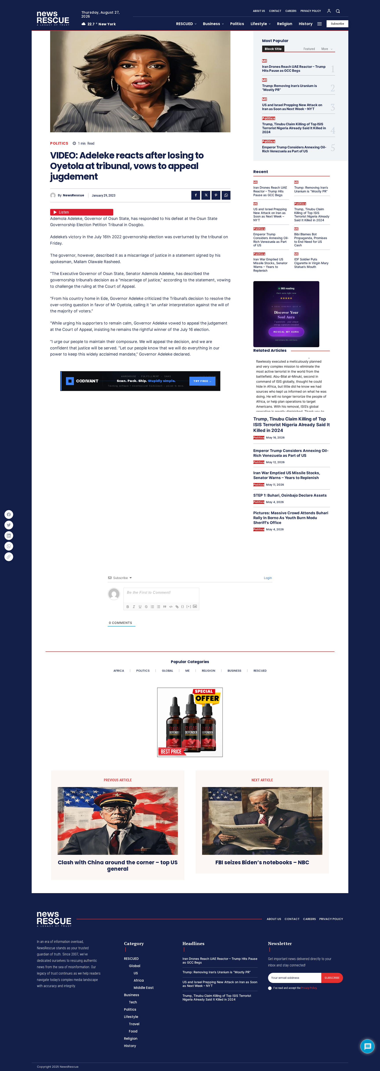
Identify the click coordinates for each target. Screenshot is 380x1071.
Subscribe (332, 978)
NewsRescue (73, 195)
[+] (188, 606)
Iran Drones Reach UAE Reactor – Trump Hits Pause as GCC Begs (293, 69)
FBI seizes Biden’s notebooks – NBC (262, 862)
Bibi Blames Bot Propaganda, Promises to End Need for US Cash (310, 239)
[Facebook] (195, 195)
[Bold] (128, 606)
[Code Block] (171, 606)
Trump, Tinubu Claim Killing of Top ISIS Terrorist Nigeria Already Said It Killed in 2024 (294, 128)
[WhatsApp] (226, 195)
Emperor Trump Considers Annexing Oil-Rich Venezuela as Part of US (294, 149)
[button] (337, 11)
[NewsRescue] (53, 18)
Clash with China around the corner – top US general (118, 865)
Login (267, 578)
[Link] (177, 606)
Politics (59, 143)
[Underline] (140, 606)
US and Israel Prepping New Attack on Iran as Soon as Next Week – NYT (292, 107)
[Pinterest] (216, 195)
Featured (309, 49)
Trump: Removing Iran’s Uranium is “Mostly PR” (289, 88)
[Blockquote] (165, 606)
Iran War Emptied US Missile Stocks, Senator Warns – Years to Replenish (270, 264)
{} (182, 606)
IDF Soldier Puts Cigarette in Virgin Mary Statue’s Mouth (311, 263)
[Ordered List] (152, 606)
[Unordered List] (158, 606)
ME (264, 61)
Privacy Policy (308, 988)
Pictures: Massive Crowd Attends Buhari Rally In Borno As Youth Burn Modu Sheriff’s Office (290, 518)
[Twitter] (205, 195)
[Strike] (146, 606)
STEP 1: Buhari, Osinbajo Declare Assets (290, 495)
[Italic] (134, 606)
